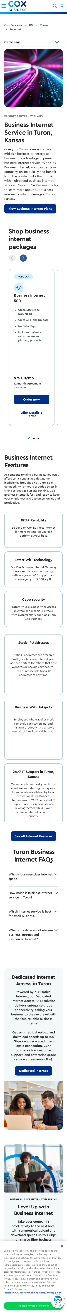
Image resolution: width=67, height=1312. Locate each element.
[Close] (62, 1246)
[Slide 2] (34, 438)
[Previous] (12, 258)
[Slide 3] (38, 438)
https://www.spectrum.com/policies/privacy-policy (32, 1292)
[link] (3, 6)
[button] (55, 6)
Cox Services (13, 25)
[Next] (23, 258)
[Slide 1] (29, 438)
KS (31, 25)
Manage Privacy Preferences (33, 1306)
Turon (44, 25)
